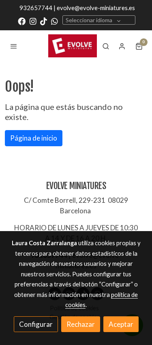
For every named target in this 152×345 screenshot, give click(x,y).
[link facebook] (22, 21)
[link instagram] (33, 21)
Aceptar (121, 324)
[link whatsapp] (54, 21)
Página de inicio (33, 138)
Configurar (36, 324)
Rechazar (80, 324)
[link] (72, 45)
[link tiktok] (43, 21)
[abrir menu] (13, 46)
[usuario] (122, 46)
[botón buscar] (105, 46)
